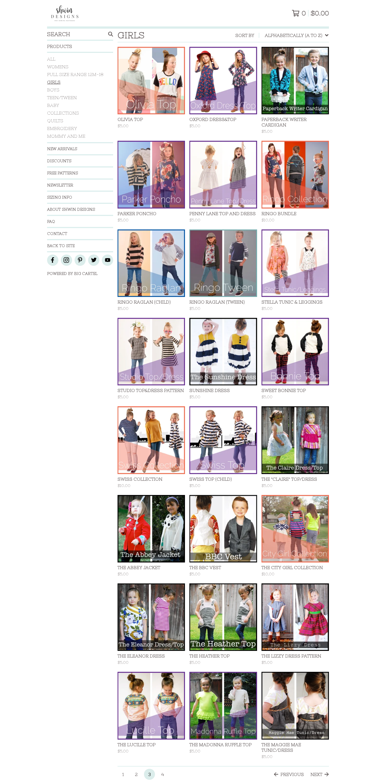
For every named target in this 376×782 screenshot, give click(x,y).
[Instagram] (66, 260)
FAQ (51, 221)
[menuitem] (282, 35)
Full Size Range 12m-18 (75, 74)
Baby (53, 105)
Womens (58, 66)
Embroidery (62, 128)
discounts (59, 161)
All (51, 58)
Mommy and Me (66, 136)
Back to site (61, 245)
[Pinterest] (80, 260)
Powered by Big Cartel (72, 273)
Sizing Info (59, 197)
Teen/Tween (62, 97)
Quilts (55, 120)
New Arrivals (62, 149)
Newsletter (60, 185)
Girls (54, 82)
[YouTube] (107, 260)
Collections (63, 112)
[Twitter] (93, 260)
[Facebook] (52, 260)
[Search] (110, 34)
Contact (57, 233)
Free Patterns (62, 173)
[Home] (64, 13)
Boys (53, 89)
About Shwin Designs (71, 209)
